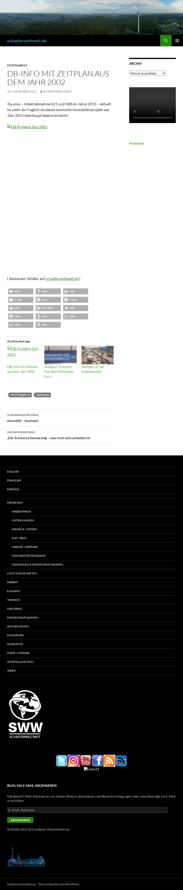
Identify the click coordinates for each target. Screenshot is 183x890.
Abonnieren (20, 820)
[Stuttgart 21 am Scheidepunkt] (97, 355)
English (13, 471)
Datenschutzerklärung (21, 884)
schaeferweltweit (57, 91)
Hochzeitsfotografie (29, 555)
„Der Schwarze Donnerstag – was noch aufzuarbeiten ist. (49, 435)
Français (14, 480)
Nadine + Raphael (25, 547)
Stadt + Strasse (18, 653)
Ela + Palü (19, 538)
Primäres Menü (177, 40)
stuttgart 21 (20, 394)
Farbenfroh (21, 511)
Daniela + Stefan (24, 529)
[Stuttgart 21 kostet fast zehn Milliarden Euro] (60, 355)
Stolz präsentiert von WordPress (59, 884)
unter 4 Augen (23, 520)
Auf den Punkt (18, 626)
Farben (12, 582)
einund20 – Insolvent (23, 418)
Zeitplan (43, 394)
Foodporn (15, 635)
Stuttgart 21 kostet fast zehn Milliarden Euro (59, 371)
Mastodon (136, 143)
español (13, 489)
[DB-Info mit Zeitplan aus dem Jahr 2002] (23, 355)
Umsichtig (15, 644)
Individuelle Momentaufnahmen (37, 564)
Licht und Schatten (22, 573)
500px (11, 670)
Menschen (15, 502)
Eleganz (13, 591)
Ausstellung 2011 (20, 661)
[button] (20, 291)
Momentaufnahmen (22, 617)
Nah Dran (14, 608)
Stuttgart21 (17, 65)
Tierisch (13, 600)
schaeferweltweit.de (26, 40)
